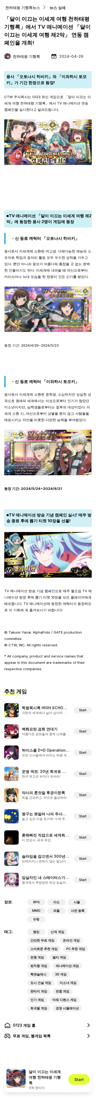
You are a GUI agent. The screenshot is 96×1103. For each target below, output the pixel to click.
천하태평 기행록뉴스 (22, 7)
